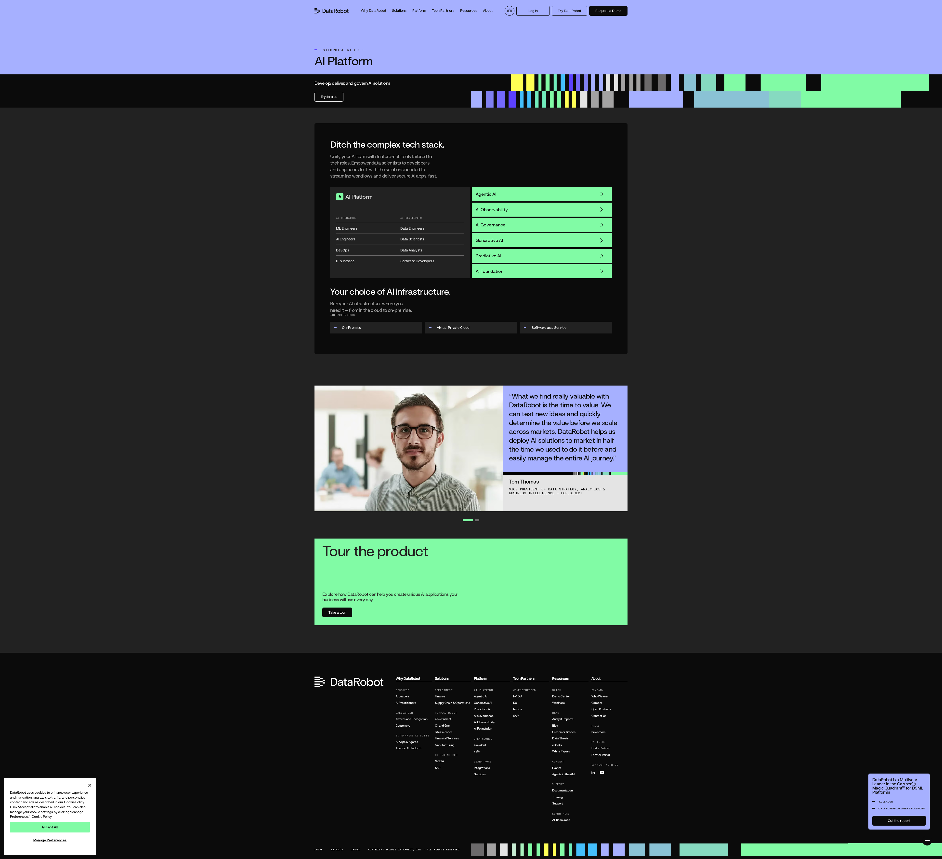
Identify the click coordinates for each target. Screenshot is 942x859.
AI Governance (490, 224)
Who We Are (599, 696)
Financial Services (447, 738)
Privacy (337, 849)
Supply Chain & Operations (452, 703)
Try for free (329, 97)
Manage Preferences (50, 840)
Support (557, 803)
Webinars (558, 703)
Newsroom (598, 732)
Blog (555, 725)
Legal (318, 849)
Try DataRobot (569, 11)
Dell (515, 703)
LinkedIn (595, 772)
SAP (437, 768)
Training (557, 797)
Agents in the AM (563, 774)
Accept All (50, 827)
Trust (355, 849)
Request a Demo (608, 11)
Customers (403, 725)
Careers (596, 703)
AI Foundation (489, 271)
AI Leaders (402, 696)
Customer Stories (563, 732)
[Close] (89, 785)
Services (479, 774)
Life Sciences (443, 732)
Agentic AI (486, 194)
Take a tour (337, 612)
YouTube (603, 772)
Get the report (899, 820)
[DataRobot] (331, 11)
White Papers (561, 751)
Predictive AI (488, 255)
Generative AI (489, 240)
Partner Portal (600, 755)
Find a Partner (600, 748)
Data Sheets (560, 738)
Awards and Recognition (411, 719)
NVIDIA (439, 761)
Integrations (482, 768)
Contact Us (598, 716)
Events (556, 768)
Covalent (480, 745)
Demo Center (561, 696)
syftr (477, 751)
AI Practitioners (406, 703)
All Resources (561, 820)
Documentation (562, 790)
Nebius (517, 709)
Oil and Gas (442, 725)
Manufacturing (444, 745)
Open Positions (601, 709)
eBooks (557, 745)
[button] (373, 10)
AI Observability (492, 209)
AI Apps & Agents (407, 742)
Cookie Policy (42, 816)
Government (443, 719)
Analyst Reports (562, 719)
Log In (533, 11)
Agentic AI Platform (408, 748)
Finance (440, 696)
